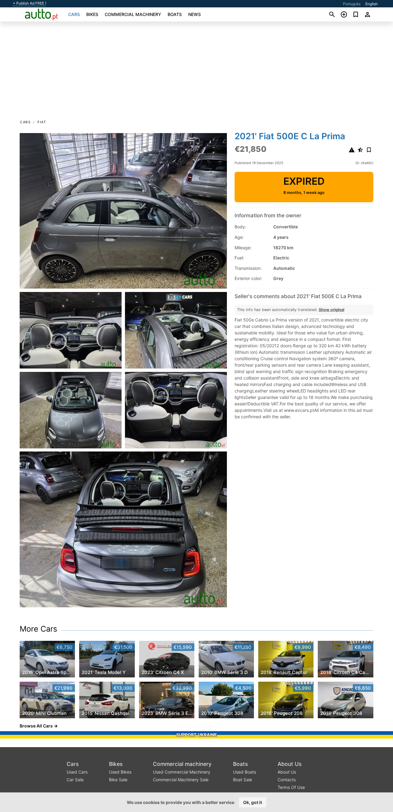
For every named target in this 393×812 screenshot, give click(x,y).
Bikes (92, 14)
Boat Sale (242, 779)
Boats (175, 14)
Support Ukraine (196, 734)
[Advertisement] (196, 73)
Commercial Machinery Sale (180, 779)
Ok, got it (252, 802)
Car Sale (75, 779)
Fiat (41, 122)
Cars (74, 14)
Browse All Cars (36, 725)
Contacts (287, 779)
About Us (290, 764)
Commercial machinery (133, 14)
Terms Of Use (291, 787)
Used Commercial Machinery (181, 772)
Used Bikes (120, 772)
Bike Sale (118, 779)
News (194, 14)
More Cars (38, 628)
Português (351, 4)
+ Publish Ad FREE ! (29, 3)
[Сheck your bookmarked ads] (356, 14)
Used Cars (77, 772)
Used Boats (244, 772)
